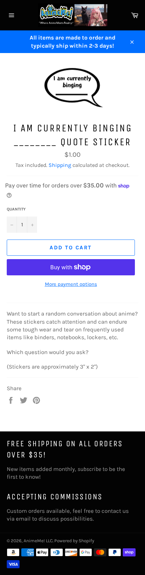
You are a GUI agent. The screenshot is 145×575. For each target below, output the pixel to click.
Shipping (60, 165)
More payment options (71, 284)
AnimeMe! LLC (38, 540)
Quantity (16, 209)
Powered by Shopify (74, 540)
